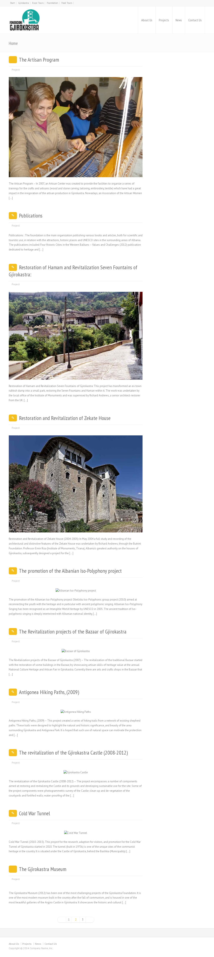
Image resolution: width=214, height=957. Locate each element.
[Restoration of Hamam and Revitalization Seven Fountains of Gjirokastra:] (76, 374)
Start (12, 2)
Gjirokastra (23, 2)
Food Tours (66, 2)
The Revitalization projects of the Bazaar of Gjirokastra (72, 631)
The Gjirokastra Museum (42, 869)
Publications (30, 215)
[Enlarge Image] (76, 82)
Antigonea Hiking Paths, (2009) (49, 692)
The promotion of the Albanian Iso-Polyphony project (70, 570)
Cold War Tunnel (34, 813)
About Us (146, 20)
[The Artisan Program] (76, 172)
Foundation (52, 2)
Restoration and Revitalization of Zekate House (65, 418)
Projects (164, 20)
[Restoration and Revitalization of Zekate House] (76, 527)
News (179, 20)
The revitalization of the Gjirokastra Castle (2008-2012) (73, 752)
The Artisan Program (39, 59)
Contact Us (195, 20)
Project (16, 69)
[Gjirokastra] (25, 20)
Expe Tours (37, 2)
